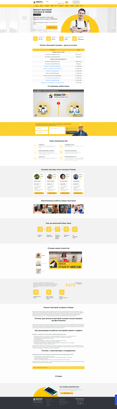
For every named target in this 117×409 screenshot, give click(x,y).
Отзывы (47, 402)
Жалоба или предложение (64, 402)
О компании (48, 404)
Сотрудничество (62, 399)
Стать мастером (62, 404)
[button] (57, 215)
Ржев (47, 1)
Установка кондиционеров (52, 78)
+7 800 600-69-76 (76, 1)
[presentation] (33, 209)
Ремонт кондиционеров (52, 80)
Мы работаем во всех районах (41, 367)
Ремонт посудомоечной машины (52, 68)
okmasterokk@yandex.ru (80, 401)
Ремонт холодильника (52, 70)
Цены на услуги (49, 399)
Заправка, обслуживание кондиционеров (52, 82)
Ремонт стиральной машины (52, 66)
